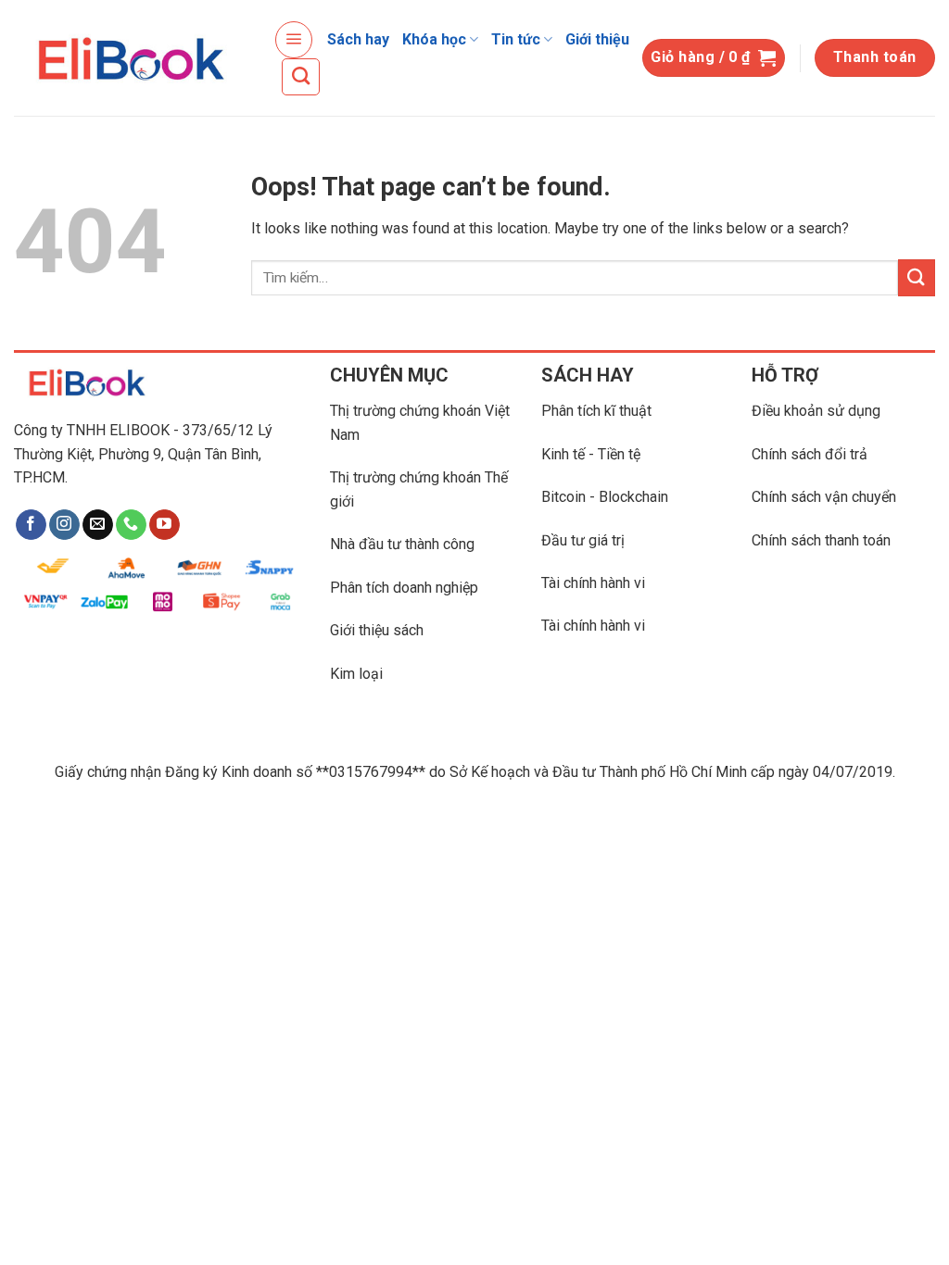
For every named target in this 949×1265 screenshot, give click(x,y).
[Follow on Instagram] (64, 525)
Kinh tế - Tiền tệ (590, 454)
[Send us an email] (97, 525)
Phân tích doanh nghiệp (404, 587)
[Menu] (293, 39)
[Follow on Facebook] (31, 525)
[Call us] (131, 525)
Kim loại (356, 674)
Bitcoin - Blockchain (604, 497)
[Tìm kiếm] (301, 76)
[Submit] (916, 277)
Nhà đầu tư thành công (402, 544)
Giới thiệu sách (377, 630)
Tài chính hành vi (593, 583)
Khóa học (434, 39)
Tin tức (515, 39)
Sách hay (358, 39)
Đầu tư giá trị (583, 540)
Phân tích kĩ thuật (596, 411)
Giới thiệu (597, 39)
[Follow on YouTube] (164, 525)
